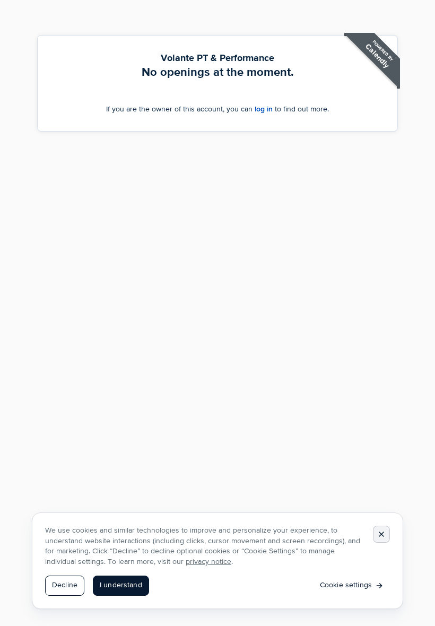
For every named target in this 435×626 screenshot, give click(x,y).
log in (264, 109)
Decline (64, 585)
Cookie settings (346, 585)
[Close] (381, 534)
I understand (121, 585)
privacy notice (208, 562)
